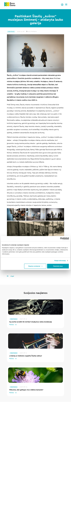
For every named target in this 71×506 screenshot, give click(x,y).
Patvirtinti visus (58, 266)
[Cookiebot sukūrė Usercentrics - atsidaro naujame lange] (61, 238)
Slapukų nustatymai (34, 266)
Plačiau (11, 324)
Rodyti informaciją (60, 260)
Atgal (12, 276)
